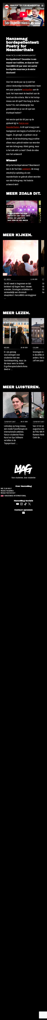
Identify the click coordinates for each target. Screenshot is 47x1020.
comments (26, 168)
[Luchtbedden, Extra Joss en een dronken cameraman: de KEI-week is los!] (20, 258)
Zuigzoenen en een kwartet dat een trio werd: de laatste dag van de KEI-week (19, 217)
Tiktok (25, 504)
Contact (23, 512)
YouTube (18, 504)
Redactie (10, 55)
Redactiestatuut (8, 493)
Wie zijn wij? (6, 488)
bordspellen (27, 89)
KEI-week (10, 206)
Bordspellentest (29, 55)
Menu (42, 5)
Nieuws (6, 347)
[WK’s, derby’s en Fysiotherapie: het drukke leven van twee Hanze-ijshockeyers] (16, 405)
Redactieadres (7, 491)
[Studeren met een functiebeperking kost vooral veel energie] (16, 331)
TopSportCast (10, 422)
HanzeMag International (15, 496)
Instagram (22, 504)
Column (35, 347)
